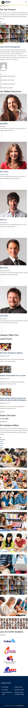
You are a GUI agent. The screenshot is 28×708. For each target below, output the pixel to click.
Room (1, 441)
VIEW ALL (2, 412)
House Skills (3, 24)
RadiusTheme (20, 705)
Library (1, 447)
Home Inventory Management (10, 47)
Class (1, 445)
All (0, 22)
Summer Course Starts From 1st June (12, 375)
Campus (2, 443)
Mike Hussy (4, 268)
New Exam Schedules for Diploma (11, 353)
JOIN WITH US (3, 421)
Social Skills (5, 689)
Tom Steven (4, 316)
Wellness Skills (18, 687)
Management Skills (19, 689)
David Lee (3, 220)
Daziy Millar (4, 123)
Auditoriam (2, 439)
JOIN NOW (2, 635)
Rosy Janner (4, 172)
